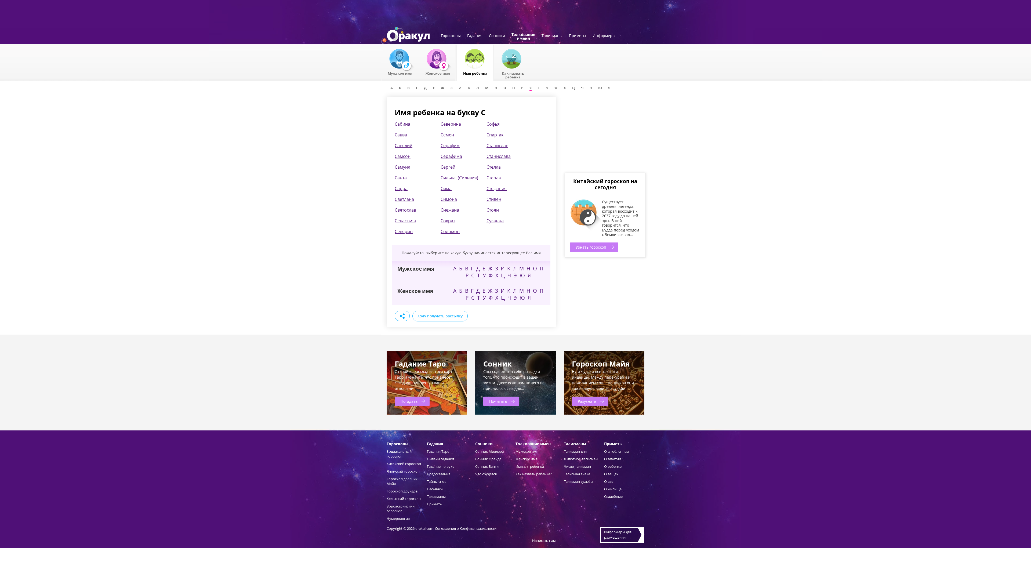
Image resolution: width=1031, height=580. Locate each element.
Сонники (497, 36)
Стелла (494, 167)
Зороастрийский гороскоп (401, 508)
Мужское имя (527, 451)
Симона (449, 199)
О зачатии (612, 458)
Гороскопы (451, 36)
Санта (401, 178)
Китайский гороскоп (404, 463)
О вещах (611, 474)
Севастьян (405, 221)
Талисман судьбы (578, 481)
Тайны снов (436, 481)
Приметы (577, 36)
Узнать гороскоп (591, 247)
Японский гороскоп (403, 471)
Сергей (448, 167)
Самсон (403, 156)
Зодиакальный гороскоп (399, 454)
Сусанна (495, 221)
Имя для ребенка (530, 466)
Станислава (499, 156)
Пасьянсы (435, 489)
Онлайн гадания (440, 458)
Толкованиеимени (523, 37)
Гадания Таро (438, 451)
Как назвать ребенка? (534, 474)
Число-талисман (577, 466)
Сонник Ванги (487, 466)
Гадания (474, 36)
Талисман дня (575, 451)
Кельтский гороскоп (404, 498)
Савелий (403, 145)
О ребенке (613, 466)
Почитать (498, 401)
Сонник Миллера (489, 451)
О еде (608, 481)
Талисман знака (577, 474)
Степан (494, 178)
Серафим (450, 145)
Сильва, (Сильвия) (459, 178)
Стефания (497, 188)
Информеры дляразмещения (617, 535)
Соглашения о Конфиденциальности (465, 528)
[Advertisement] (605, 134)
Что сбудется (486, 474)
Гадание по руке (440, 466)
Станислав (497, 145)
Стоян (493, 210)
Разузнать (587, 401)
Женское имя (527, 458)
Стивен (494, 199)
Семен (447, 135)
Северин (404, 231)
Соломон (450, 231)
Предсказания (438, 474)
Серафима (451, 156)
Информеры (604, 36)
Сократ (448, 221)
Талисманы (552, 36)
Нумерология (398, 518)
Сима (446, 188)
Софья (493, 124)
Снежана (450, 210)
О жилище (613, 489)
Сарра (401, 188)
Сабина (402, 124)
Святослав (405, 210)
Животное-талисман (581, 458)
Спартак (495, 135)
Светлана (404, 199)
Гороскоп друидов (402, 491)
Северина (451, 124)
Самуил (402, 167)
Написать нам (544, 540)
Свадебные (613, 496)
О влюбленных (616, 451)
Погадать (409, 401)
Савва (401, 135)
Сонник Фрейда (488, 458)
